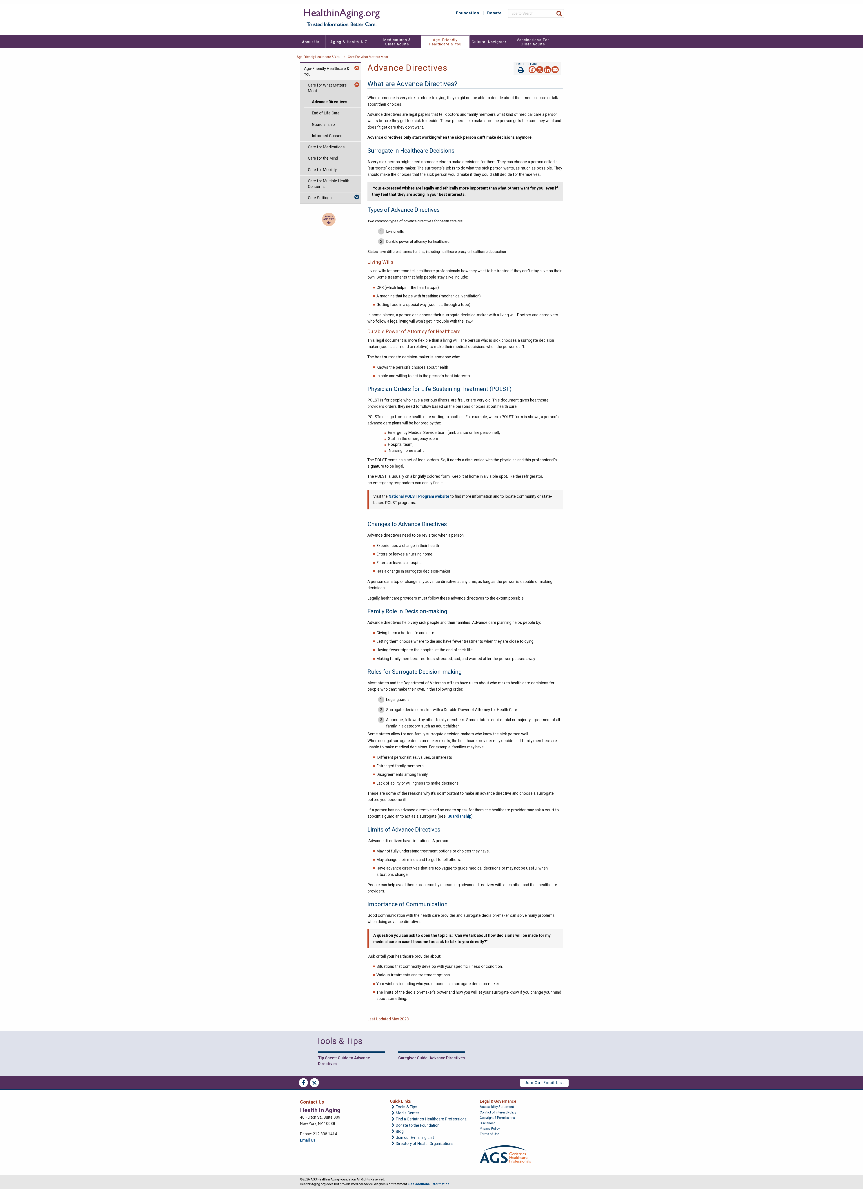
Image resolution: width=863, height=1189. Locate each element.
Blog (400, 1132)
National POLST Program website (419, 496)
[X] (539, 69)
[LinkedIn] (547, 69)
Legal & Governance (498, 1101)
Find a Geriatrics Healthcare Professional (431, 1119)
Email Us (307, 1140)
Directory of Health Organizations (425, 1144)
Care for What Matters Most (368, 57)
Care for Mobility (322, 169)
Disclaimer (487, 1123)
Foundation (467, 13)
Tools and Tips (328, 218)
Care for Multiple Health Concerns (328, 184)
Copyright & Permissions (497, 1117)
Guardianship (323, 124)
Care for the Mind (323, 158)
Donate (494, 13)
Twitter (314, 1082)
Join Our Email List (544, 1082)
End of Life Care (326, 113)
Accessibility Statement (497, 1106)
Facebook (303, 1082)
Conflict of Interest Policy (498, 1112)
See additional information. (429, 1184)
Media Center (407, 1113)
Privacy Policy (490, 1128)
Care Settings (320, 198)
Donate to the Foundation (417, 1126)
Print (519, 68)
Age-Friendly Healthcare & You (318, 57)
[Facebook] (532, 69)
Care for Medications (326, 147)
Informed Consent (328, 136)
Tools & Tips (406, 1107)
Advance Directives (329, 102)
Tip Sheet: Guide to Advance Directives (344, 1061)
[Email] (555, 69)
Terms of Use (489, 1133)
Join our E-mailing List (415, 1138)
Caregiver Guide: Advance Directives (431, 1058)
